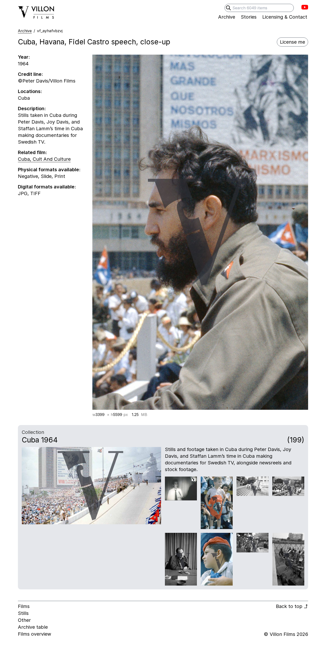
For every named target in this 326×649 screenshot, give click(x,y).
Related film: (32, 152)
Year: (24, 57)
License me (292, 42)
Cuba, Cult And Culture (44, 159)
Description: (32, 108)
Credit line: (30, 74)
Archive (25, 30)
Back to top (292, 606)
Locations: (30, 91)
